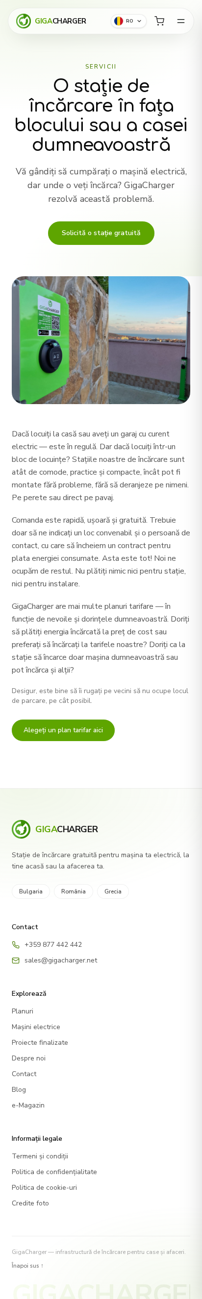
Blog (19, 1089)
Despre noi (29, 1058)
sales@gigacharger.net (61, 960)
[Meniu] (181, 21)
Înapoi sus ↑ (28, 1266)
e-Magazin (28, 1105)
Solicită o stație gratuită (101, 233)
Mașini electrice (36, 1027)
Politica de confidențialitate (54, 1172)
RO (130, 21)
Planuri (22, 1011)
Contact (24, 1074)
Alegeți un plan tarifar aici (63, 730)
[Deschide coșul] (159, 21)
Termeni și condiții (40, 1156)
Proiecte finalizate (40, 1042)
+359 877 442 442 (53, 944)
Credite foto (30, 1203)
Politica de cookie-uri (44, 1187)
